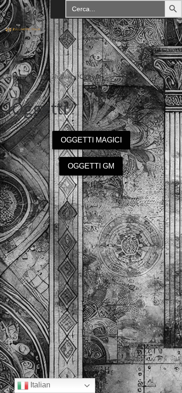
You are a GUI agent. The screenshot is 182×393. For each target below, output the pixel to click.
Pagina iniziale (26, 76)
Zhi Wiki (61, 76)
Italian (39, 385)
